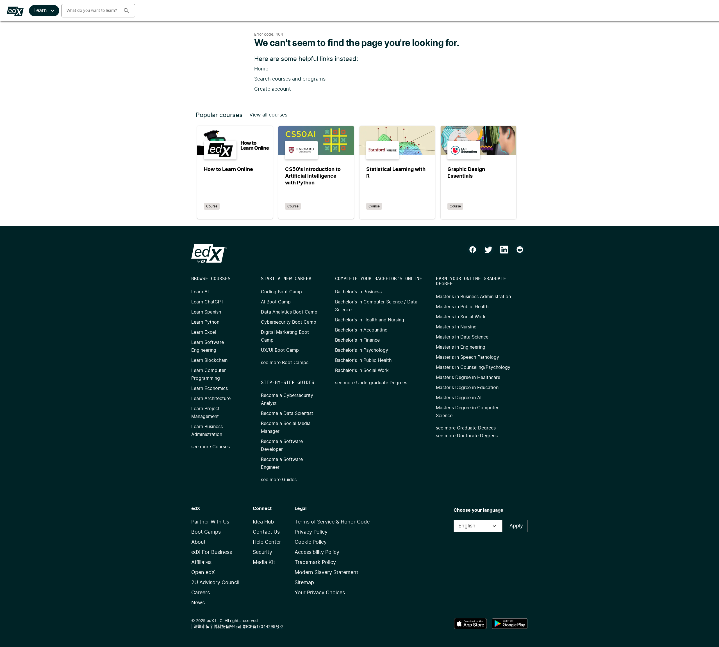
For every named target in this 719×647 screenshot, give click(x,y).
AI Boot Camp (276, 302)
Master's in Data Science (462, 337)
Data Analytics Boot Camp (289, 312)
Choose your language (478, 510)
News (198, 602)
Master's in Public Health (462, 307)
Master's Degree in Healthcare (468, 377)
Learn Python (205, 322)
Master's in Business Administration (473, 296)
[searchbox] (90, 10)
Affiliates (201, 562)
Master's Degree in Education (467, 387)
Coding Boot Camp (281, 292)
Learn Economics (209, 388)
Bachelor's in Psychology (361, 350)
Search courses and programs (290, 79)
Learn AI (200, 292)
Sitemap (304, 582)
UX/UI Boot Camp (280, 350)
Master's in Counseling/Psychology (473, 367)
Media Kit (264, 562)
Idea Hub (263, 522)
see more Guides (279, 479)
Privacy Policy (311, 532)
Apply (516, 526)
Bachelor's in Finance (357, 340)
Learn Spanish (206, 312)
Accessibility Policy (317, 552)
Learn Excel (203, 332)
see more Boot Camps (284, 362)
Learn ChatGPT (207, 302)
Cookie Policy (311, 542)
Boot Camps (206, 532)
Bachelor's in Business (358, 292)
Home (261, 69)
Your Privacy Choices (320, 592)
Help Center (267, 542)
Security (262, 552)
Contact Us (266, 532)
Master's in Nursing (456, 327)
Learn (40, 10)
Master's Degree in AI (458, 397)
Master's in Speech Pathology (467, 357)
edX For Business (211, 552)
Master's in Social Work (461, 317)
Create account (272, 89)
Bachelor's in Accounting (361, 330)
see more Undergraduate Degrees (371, 383)
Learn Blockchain (209, 360)
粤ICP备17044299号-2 (262, 627)
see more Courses (210, 447)
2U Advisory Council (215, 582)
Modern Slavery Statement (326, 572)
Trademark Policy (315, 562)
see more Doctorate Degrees (467, 436)
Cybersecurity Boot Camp (288, 322)
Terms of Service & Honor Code (332, 522)
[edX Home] (209, 253)
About (198, 542)
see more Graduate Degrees (466, 428)
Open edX (203, 572)
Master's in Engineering (460, 347)
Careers (200, 592)
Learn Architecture (211, 398)
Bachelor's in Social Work (362, 370)
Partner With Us (210, 522)
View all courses (268, 115)
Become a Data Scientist (287, 413)
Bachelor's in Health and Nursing (369, 320)
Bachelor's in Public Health (363, 360)
